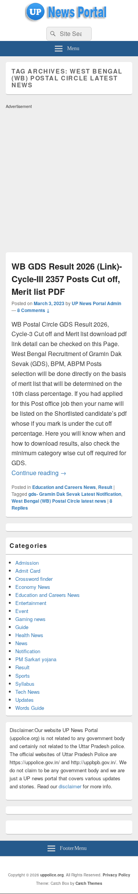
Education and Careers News (64, 487)
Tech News (27, 691)
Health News (29, 635)
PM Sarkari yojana (35, 659)
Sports (22, 675)
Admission (27, 562)
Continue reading (39, 472)
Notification (27, 651)
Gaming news (30, 619)
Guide (21, 627)
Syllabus (24, 683)
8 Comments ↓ (33, 310)
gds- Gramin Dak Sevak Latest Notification (74, 493)
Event (21, 611)
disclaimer (70, 786)
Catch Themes (89, 883)
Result (105, 487)
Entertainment (30, 602)
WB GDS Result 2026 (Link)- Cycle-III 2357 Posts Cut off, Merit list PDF (67, 278)
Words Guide (29, 707)
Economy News (32, 586)
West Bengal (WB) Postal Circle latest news (59, 500)
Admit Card (27, 570)
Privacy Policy (116, 875)
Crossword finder (34, 578)
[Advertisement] (69, 180)
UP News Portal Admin (96, 303)
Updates (24, 699)
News (21, 643)
